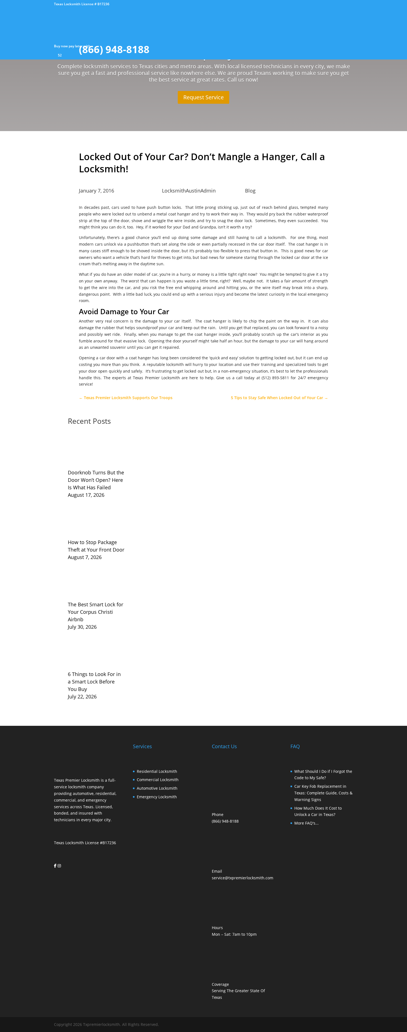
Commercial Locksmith (158, 779)
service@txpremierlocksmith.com (242, 877)
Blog (250, 190)
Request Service (203, 97)
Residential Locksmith (157, 771)
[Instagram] (59, 865)
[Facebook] (55, 865)
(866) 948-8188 (225, 821)
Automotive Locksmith (157, 788)
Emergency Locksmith (157, 796)
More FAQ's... (306, 823)
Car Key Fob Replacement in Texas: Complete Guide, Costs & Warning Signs (323, 793)
